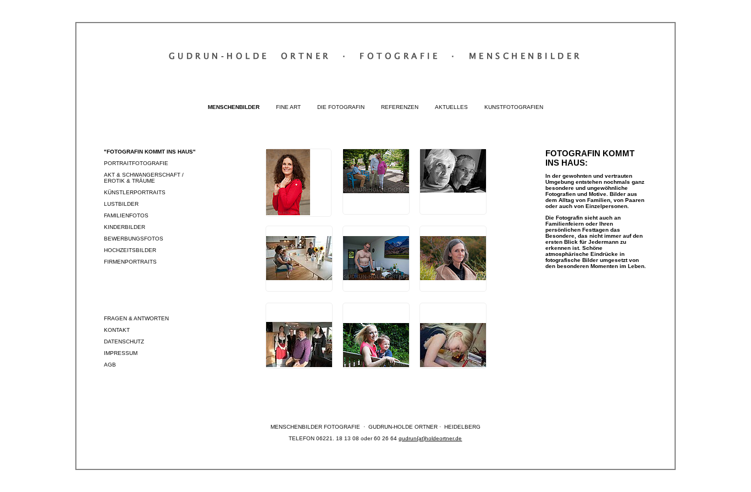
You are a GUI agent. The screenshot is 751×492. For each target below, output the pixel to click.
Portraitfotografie (136, 163)
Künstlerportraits (134, 192)
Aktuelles (451, 107)
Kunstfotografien (513, 107)
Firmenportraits (130, 262)
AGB (110, 365)
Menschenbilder (233, 107)
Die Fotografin (341, 107)
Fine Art (288, 107)
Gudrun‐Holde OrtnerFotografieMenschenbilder (375, 56)
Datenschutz (124, 341)
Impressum (120, 353)
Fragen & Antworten (136, 318)
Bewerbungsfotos (133, 239)
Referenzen (399, 107)
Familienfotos (126, 215)
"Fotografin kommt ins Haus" (150, 152)
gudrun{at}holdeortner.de (430, 438)
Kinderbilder (124, 227)
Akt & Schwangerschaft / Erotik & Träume (144, 178)
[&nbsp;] (298, 182)
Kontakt (117, 330)
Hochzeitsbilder (130, 250)
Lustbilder (121, 204)
